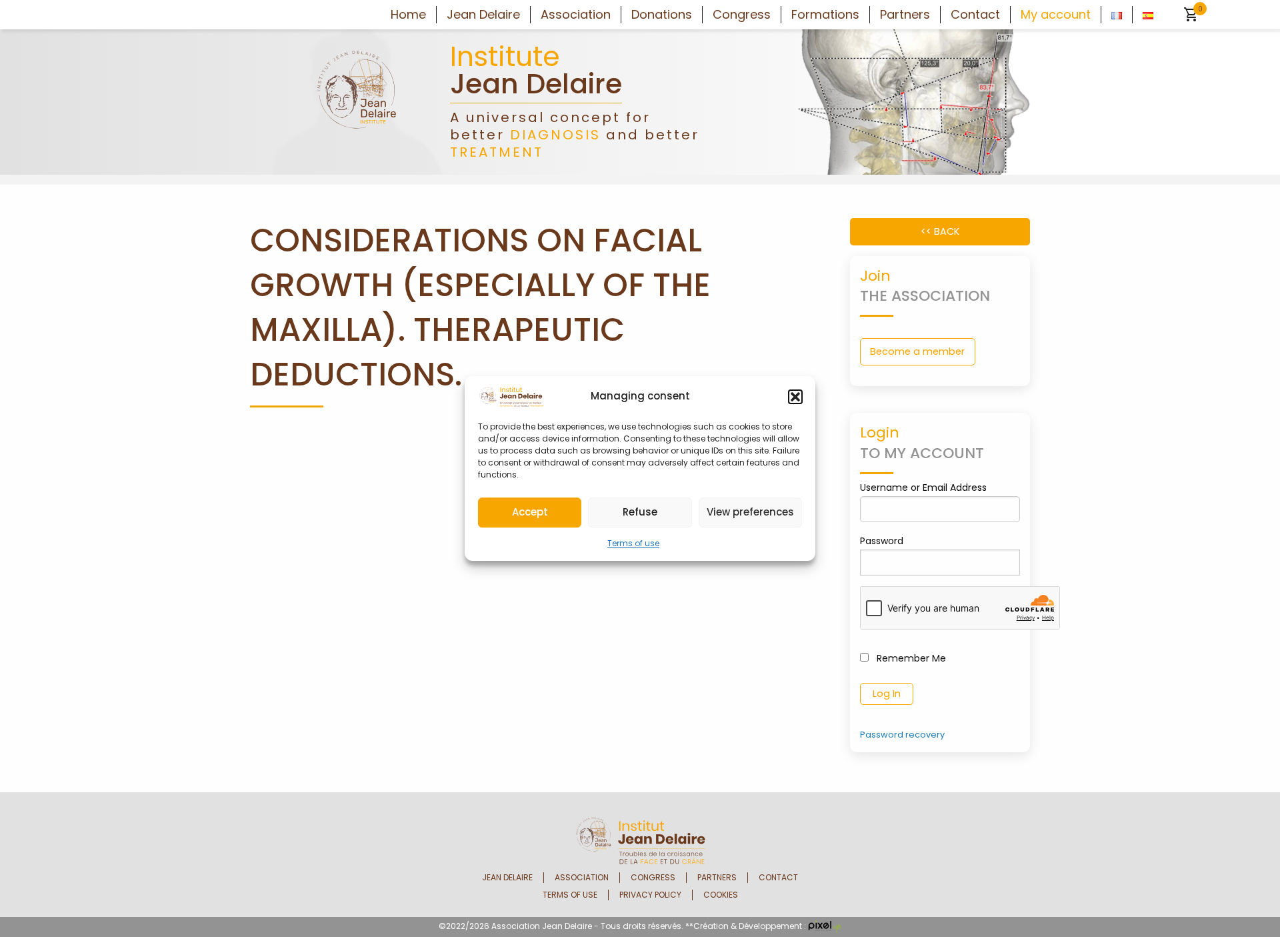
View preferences (750, 512)
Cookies (720, 895)
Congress (742, 15)
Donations (661, 15)
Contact (975, 15)
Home (408, 15)
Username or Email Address (923, 487)
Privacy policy (650, 895)
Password (881, 541)
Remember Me (910, 658)
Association (576, 15)
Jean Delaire (483, 15)
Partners (905, 15)
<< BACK (940, 231)
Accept (530, 512)
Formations (825, 15)
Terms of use (633, 543)
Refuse (640, 512)
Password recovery (902, 734)
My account (1056, 15)
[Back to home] (357, 101)
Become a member (917, 351)
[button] (795, 396)
